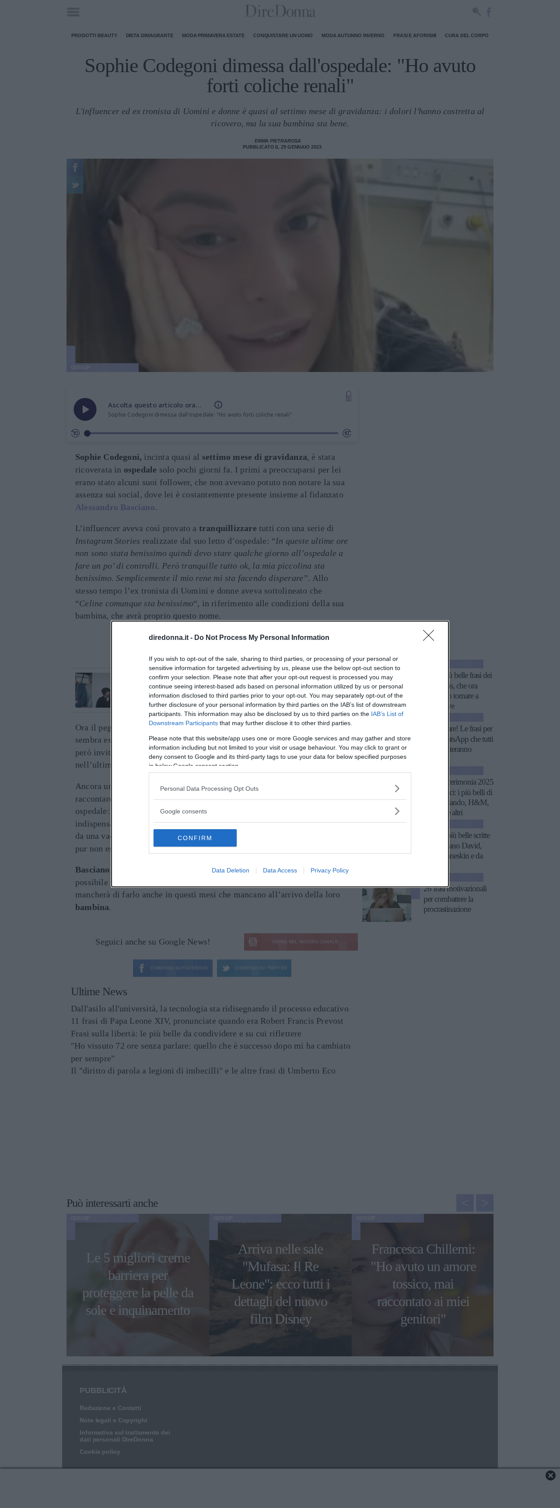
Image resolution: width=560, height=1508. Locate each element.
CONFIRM (195, 837)
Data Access (280, 870)
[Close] (431, 638)
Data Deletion (230, 870)
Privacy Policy (330, 870)
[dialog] (280, 754)
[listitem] (280, 788)
